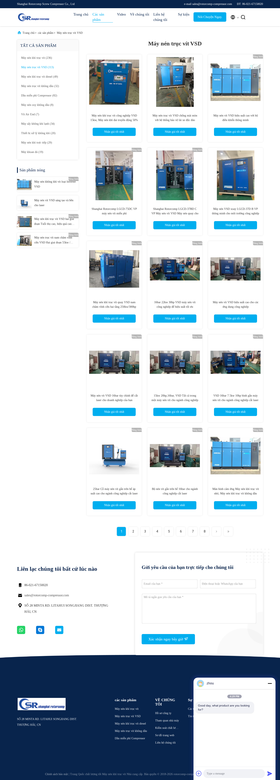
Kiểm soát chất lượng (167, 728)
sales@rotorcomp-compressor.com (46, 595)
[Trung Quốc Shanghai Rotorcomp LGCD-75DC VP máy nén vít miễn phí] (114, 175)
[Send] (269, 773)
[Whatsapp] (26, 633)
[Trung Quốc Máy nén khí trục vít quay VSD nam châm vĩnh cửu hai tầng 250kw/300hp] (114, 269)
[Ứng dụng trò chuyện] (45, 633)
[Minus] (269, 683)
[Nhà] (33, 17)
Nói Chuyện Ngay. (210, 17)
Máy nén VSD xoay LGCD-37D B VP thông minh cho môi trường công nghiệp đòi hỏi (235, 213)
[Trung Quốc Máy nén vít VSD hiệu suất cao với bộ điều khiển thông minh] (236, 82)
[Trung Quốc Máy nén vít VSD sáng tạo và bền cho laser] (24, 203)
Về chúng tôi (139, 14)
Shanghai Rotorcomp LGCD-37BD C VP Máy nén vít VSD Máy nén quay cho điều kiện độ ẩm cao (174, 213)
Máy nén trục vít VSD (70, 32)
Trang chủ (80, 14)
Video (121, 14)
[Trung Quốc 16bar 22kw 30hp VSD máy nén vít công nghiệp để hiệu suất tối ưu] (175, 269)
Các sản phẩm (98, 17)
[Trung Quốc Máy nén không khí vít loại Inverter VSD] (24, 184)
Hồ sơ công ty (163, 713)
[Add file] (199, 773)
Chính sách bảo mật (56, 774)
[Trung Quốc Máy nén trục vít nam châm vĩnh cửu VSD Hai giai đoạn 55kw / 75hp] (24, 240)
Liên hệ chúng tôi (160, 17)
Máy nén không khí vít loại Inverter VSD (55, 184)
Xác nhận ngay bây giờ (166, 639)
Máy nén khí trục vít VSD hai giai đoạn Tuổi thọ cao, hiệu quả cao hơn (54, 221)
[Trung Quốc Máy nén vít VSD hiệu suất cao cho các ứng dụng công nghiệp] (236, 269)
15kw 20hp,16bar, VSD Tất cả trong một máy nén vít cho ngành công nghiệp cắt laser (174, 400)
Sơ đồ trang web (164, 735)
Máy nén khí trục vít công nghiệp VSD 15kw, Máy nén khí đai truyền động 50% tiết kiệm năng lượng (114, 120)
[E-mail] (64, 633)
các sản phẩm (45, 32)
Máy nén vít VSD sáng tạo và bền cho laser (53, 203)
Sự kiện (183, 14)
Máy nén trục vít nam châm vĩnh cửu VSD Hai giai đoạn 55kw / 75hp (53, 240)
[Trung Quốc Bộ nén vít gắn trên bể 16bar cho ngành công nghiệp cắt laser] (175, 455)
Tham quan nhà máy (167, 720)
